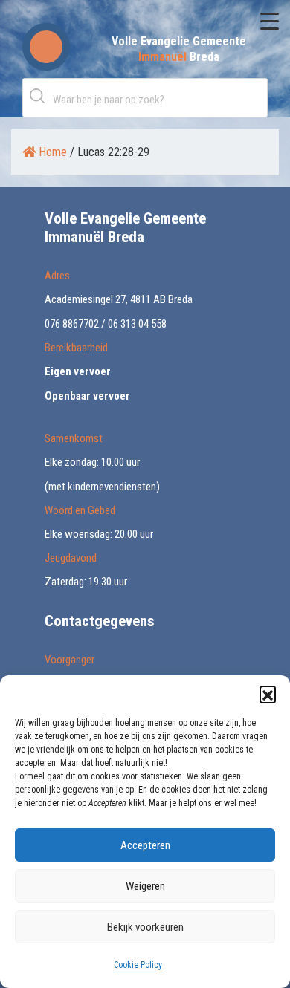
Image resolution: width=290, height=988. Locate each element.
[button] (267, 693)
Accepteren (145, 845)
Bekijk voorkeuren (145, 927)
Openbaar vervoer (87, 396)
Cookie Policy (138, 965)
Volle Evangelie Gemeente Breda (179, 49)
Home (51, 152)
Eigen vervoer (78, 371)
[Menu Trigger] (269, 20)
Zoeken (40, 95)
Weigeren (145, 886)
